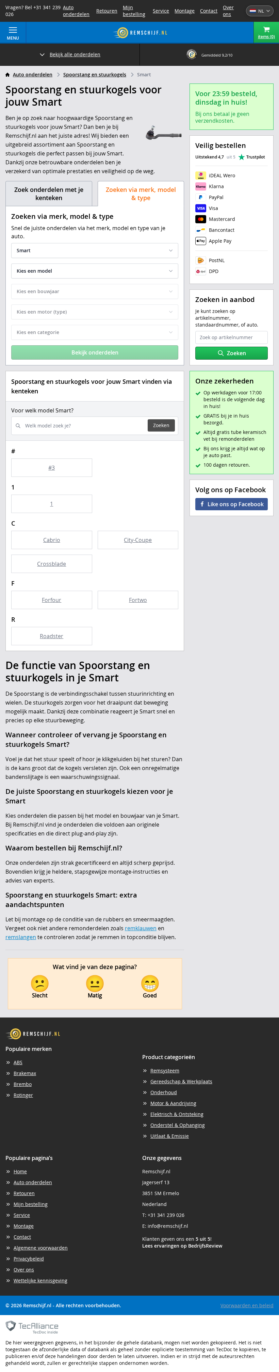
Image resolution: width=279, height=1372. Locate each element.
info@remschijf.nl (168, 1226)
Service (161, 10)
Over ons (228, 10)
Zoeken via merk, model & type (141, 193)
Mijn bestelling (134, 10)
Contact (208, 10)
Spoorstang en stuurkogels (94, 74)
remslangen (20, 937)
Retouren (106, 10)
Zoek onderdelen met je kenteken (48, 193)
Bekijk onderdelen (94, 352)
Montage (185, 10)
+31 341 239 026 (166, 1215)
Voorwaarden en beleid (247, 1305)
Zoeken (161, 425)
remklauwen (141, 928)
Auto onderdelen (76, 10)
